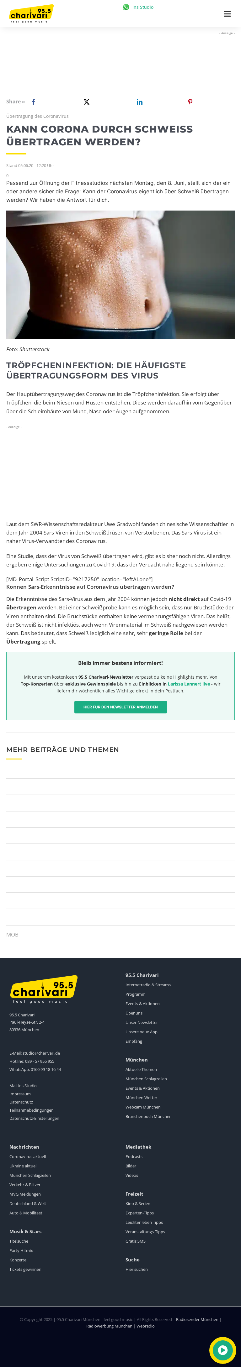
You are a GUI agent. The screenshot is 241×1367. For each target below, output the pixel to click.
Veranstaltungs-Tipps (145, 1231)
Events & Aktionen (143, 1003)
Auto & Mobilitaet (25, 1213)
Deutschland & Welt (27, 1203)
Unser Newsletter (142, 1022)
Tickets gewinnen (25, 1269)
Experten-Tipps (140, 1213)
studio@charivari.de (41, 1053)
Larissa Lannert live (189, 684)
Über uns (134, 1013)
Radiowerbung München (109, 1326)
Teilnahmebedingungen (31, 1110)
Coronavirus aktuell (27, 1156)
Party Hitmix (21, 1250)
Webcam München (143, 1107)
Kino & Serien (138, 1203)
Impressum (20, 1094)
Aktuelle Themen (141, 1069)
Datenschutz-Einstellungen (34, 1118)
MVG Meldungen (25, 1194)
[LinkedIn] (138, 101)
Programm (136, 994)
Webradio (146, 1326)
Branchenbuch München (149, 1116)
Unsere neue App (142, 1032)
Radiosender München (197, 1319)
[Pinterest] (190, 101)
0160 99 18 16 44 (46, 1069)
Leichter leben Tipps (144, 1222)
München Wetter (141, 1097)
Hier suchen (137, 1269)
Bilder (131, 1166)
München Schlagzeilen (146, 1079)
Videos (132, 1175)
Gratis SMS (136, 1241)
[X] (85, 101)
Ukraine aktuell (23, 1166)
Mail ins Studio (23, 1085)
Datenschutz (21, 1102)
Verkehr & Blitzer (24, 1184)
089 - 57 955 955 (39, 1061)
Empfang (134, 1041)
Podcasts (134, 1156)
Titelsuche (18, 1241)
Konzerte (17, 1260)
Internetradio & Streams (148, 985)
